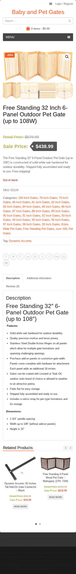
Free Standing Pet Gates (38, 228)
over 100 (61, 228)
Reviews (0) (12, 286)
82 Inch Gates (60, 202)
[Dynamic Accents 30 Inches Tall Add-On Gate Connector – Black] (20, 468)
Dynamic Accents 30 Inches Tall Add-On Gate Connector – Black (20, 487)
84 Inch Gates (31, 206)
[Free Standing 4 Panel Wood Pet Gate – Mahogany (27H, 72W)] (55, 463)
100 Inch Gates (28, 197)
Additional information (39, 278)
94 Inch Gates (21, 219)
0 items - (40, 28)
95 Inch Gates (41, 219)
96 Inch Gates (60, 219)
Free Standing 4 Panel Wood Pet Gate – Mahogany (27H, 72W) (55, 478)
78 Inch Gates (48, 197)
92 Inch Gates (51, 215)
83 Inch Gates (12, 206)
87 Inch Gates (21, 211)
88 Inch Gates (41, 211)
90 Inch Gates (12, 215)
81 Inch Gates (41, 202)
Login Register (64, 3)
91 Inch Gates (31, 215)
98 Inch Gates (31, 224)
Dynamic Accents (20, 240)
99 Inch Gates (51, 224)
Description (13, 278)
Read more (20, 506)
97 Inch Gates (12, 224)
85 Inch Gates (51, 206)
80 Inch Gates (21, 202)
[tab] (13, 278)
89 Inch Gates (60, 211)
